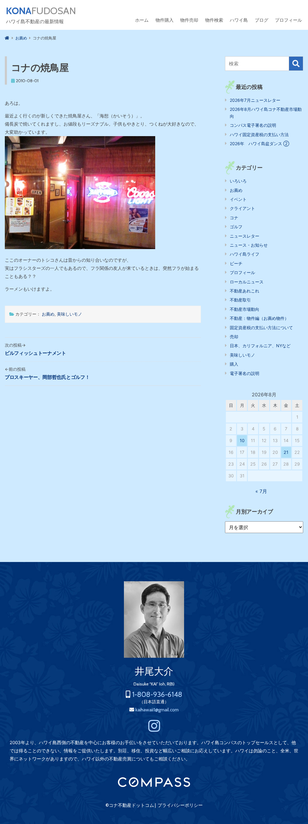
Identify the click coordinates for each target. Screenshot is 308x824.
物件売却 (189, 20)
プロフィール (288, 20)
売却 (234, 336)
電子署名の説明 (244, 373)
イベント (238, 199)
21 (286, 452)
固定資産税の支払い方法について (261, 327)
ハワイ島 (239, 20)
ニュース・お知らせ (249, 245)
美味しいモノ (69, 314)
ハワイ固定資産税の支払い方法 (259, 134)
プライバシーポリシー (180, 805)
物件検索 (214, 20)
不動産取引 (240, 299)
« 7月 (261, 491)
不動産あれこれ (244, 290)
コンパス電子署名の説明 (253, 125)
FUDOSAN (41, 11)
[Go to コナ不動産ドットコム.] (7, 38)
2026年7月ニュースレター (255, 100)
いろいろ (238, 180)
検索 (296, 63)
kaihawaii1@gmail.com (157, 710)
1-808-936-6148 (157, 694)
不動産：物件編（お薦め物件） (259, 318)
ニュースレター (244, 236)
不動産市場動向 (244, 309)
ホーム (142, 20)
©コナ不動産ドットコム (130, 805)
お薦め (48, 314)
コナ (234, 217)
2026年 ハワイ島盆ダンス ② (259, 143)
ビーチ (236, 263)
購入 (234, 364)
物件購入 (165, 20)
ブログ (261, 20)
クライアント (242, 208)
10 (242, 440)
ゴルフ (236, 226)
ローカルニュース (246, 281)
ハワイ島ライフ (244, 254)
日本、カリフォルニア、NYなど (260, 345)
